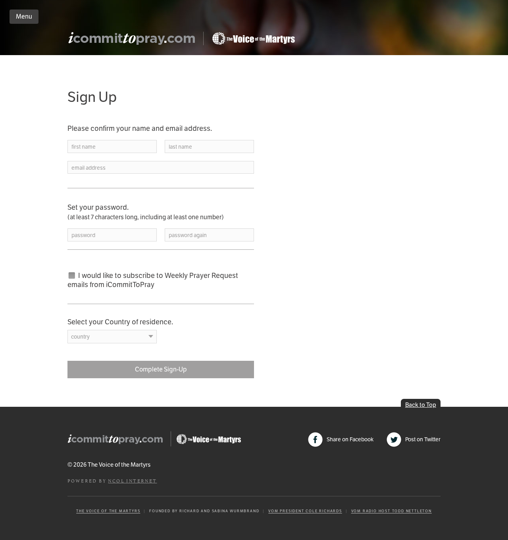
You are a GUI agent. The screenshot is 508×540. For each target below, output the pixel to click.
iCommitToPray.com (134, 41)
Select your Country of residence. (120, 322)
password (83, 235)
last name (180, 147)
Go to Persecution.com (253, 38)
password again (188, 235)
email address (88, 168)
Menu (24, 16)
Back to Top (420, 404)
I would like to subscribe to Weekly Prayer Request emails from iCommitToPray (152, 280)
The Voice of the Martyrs (108, 511)
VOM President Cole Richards (305, 511)
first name (83, 147)
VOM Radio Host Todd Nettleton (391, 511)
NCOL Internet (132, 480)
